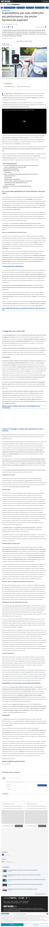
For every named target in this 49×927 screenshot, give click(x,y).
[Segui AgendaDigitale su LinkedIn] (26, 882)
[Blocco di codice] (19, 782)
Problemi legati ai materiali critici (12, 179)
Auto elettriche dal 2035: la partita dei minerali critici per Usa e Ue (23, 309)
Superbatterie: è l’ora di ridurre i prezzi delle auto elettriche (17, 186)
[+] (24, 781)
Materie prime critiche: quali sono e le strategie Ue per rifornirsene (21, 407)
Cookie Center (25, 886)
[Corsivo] (9, 782)
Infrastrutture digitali (14, 7)
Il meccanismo (7, 172)
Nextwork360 (6, 892)
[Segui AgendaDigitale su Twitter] (29, 882)
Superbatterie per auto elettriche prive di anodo (15, 182)
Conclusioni (5, 187)
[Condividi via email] (8, 27)
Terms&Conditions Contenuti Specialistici (12, 886)
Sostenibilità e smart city (11, 24)
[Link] (21, 782)
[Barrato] (12, 782)
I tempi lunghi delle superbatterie (10, 169)
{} (22, 781)
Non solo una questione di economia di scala (15, 167)
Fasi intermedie (8, 177)
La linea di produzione (9, 184)
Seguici (20, 882)
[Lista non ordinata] (16, 782)
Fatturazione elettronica (24, 7)
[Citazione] (17, 782)
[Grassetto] (7, 782)
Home (3, 24)
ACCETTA (12, 924)
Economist (29, 199)
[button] (3, 4)
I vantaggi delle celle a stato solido (11, 170)
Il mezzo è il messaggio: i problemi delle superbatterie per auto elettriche (20, 174)
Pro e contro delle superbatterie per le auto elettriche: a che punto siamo (20, 165)
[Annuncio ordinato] (14, 782)
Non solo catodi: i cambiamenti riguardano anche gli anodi (18, 181)
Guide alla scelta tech (5, 7)
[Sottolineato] (11, 782)
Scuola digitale (33, 7)
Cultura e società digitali (41, 7)
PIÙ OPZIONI (36, 924)
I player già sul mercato (10, 175)
